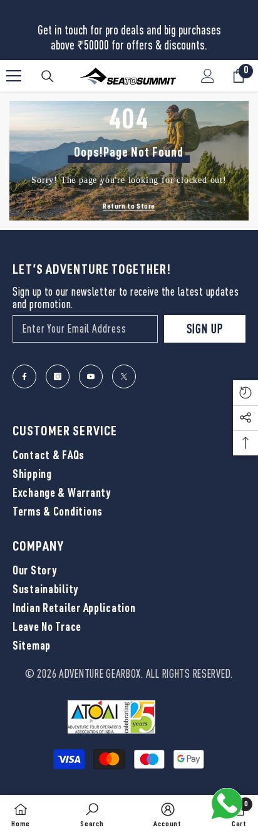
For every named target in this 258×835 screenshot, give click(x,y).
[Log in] (208, 76)
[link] (92, 814)
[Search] (47, 76)
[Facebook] (24, 376)
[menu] (13, 75)
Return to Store (129, 206)
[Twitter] (124, 376)
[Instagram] (58, 376)
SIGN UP (205, 328)
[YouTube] (91, 376)
